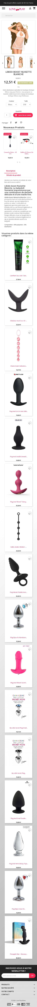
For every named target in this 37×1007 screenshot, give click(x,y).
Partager (11, 123)
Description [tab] (10, 171)
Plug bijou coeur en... (18, 909)
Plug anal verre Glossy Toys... (18, 864)
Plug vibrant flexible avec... (18, 592)
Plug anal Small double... (18, 818)
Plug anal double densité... (18, 456)
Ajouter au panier (23, 115)
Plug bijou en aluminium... (18, 637)
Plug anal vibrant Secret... (18, 683)
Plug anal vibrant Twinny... (18, 502)
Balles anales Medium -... (18, 547)
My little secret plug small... (18, 728)
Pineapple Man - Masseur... (18, 954)
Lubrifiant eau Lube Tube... (18, 276)
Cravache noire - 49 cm (10, 153)
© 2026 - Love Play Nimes (18, 1000)
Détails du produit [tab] (14, 175)
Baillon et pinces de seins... (26, 153)
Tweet (16, 123)
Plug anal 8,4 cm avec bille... (18, 411)
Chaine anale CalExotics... (18, 366)
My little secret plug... (19, 773)
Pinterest (21, 123)
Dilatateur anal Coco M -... (18, 321)
